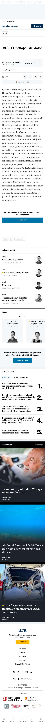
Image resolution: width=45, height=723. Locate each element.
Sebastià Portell (12, 327)
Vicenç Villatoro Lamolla (11, 62)
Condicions (28, 688)
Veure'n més (39, 445)
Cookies (35, 688)
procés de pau (20, 239)
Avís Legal (19, 688)
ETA (11, 239)
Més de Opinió (8, 250)
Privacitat (11, 688)
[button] (19, 316)
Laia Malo (36, 327)
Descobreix (7, 445)
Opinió (5, 33)
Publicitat (22, 656)
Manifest (22, 649)
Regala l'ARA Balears (22, 664)
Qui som (22, 652)
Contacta (22, 660)
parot (5, 239)
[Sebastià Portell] (12, 337)
